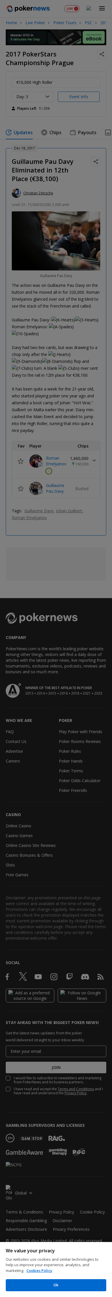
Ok (55, 1284)
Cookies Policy (39, 1270)
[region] (56, 1269)
